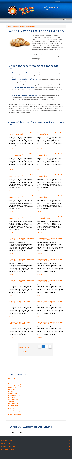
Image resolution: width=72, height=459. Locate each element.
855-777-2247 (53, 9)
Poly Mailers (12, 397)
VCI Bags (11, 401)
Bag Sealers (12, 407)
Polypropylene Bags (15, 384)
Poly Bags (11, 378)
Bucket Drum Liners (14, 415)
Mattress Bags (13, 405)
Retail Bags (12, 388)
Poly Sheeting (13, 403)
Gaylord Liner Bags (14, 411)
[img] (65, 20)
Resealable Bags (14, 382)
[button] (51, 8)
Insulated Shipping (14, 395)
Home (9, 26)
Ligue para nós (54, 7)
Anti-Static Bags (14, 399)
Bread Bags (12, 390)
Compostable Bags (15, 386)
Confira (57, 1)
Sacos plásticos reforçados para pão (23, 26)
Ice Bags (11, 391)
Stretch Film (12, 393)
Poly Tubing (12, 380)
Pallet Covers (13, 409)
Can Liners (11, 413)
